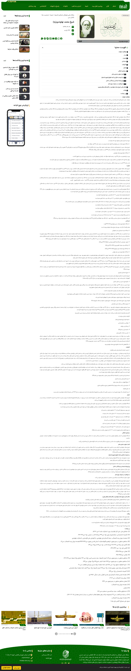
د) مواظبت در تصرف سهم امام (116, 84)
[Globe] (9, 2)
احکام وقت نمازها (13, 49)
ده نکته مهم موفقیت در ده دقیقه (11, 83)
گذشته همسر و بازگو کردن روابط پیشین (10, 42)
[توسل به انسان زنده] (24, 35)
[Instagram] (65, 663)
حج (50, 625)
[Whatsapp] (62, 663)
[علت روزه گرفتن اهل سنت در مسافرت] (91, 618)
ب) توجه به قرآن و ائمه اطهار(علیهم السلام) (113, 78)
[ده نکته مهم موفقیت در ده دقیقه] (24, 83)
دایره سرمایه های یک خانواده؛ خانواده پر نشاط (10, 22)
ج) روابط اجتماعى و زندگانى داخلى (114, 81)
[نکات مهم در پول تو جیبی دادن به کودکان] (24, 68)
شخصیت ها (45, 15)
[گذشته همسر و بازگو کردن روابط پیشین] (24, 42)
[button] (114, 6)
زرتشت (127, 625)
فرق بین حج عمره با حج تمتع (43, 628)
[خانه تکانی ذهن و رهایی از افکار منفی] (24, 97)
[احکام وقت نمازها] (24, 49)
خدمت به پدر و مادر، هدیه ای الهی (12, 90)
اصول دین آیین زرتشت (71, 628)
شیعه (51, 15)
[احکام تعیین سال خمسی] (24, 28)
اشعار (124, 68)
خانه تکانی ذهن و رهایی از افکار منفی (10, 97)
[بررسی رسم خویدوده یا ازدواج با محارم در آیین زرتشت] (117, 618)
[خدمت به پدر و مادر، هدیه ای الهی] (24, 90)
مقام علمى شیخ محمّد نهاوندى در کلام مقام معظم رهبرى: (112, 87)
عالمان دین (71, 18)
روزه (102, 625)
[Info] (15, 2)
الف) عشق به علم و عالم (118, 74)
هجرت (124, 58)
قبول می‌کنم (17, 668)
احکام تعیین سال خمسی (11, 28)
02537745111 (26, 658)
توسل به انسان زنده (12, 35)
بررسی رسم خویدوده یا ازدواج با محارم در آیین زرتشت (118, 629)
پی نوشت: (123, 94)
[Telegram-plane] (68, 663)
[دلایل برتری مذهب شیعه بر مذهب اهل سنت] (13, 618)
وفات (124, 90)
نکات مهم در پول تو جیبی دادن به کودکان (10, 68)
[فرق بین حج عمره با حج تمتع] (39, 618)
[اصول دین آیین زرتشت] (65, 618)
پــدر (125, 55)
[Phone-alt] (11, 2)
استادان (124, 61)
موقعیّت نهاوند (122, 52)
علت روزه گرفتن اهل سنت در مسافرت (92, 628)
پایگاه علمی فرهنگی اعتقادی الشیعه (64, 15)
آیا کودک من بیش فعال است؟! (11, 75)
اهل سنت (23, 625)
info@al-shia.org (25, 661)
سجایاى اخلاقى (122, 71)
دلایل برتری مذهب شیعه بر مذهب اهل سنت (14, 629)
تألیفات (124, 65)
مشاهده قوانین (7, 668)
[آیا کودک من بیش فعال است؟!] (24, 75)
